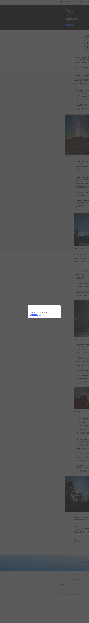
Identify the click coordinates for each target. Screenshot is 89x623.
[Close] (60, 305)
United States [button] (34, 315)
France (40, 315)
